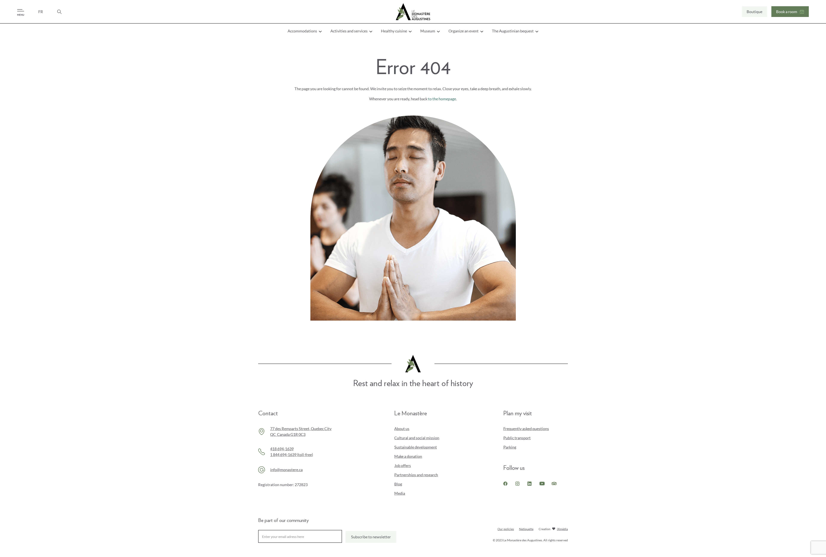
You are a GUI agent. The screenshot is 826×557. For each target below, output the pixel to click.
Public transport (517, 437)
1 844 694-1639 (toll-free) (291, 454)
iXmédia (562, 529)
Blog (398, 484)
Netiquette (526, 529)
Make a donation (415, 456)
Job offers (402, 465)
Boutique (754, 11)
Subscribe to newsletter (371, 536)
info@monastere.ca (286, 469)
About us (401, 428)
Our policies (506, 529)
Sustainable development (415, 447)
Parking (509, 447)
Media (399, 493)
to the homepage (442, 98)
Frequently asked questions (526, 428)
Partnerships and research (416, 474)
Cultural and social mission (416, 437)
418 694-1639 (282, 448)
